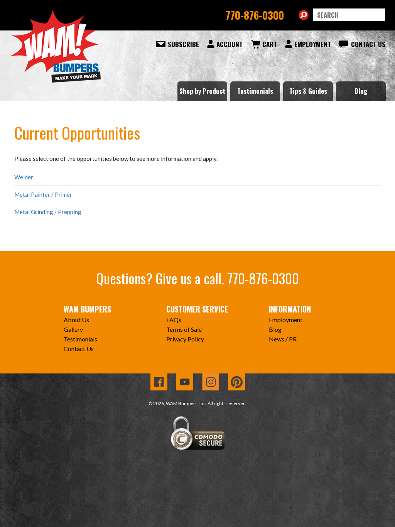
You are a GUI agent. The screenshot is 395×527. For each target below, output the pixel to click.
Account (229, 44)
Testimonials (255, 91)
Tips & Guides (308, 91)
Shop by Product (202, 91)
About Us (76, 319)
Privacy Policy (185, 339)
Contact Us (368, 44)
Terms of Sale (184, 329)
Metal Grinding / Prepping (47, 211)
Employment (312, 44)
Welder (23, 177)
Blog (360, 91)
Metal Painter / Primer (43, 194)
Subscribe (183, 44)
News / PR (283, 339)
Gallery (73, 329)
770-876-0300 (255, 15)
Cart (269, 44)
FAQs (173, 319)
